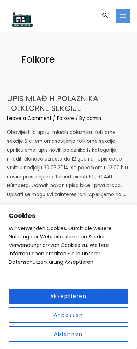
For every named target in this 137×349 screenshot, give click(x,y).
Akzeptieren (68, 296)
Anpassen (68, 315)
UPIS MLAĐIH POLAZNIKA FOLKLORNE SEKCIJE (52, 103)
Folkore (65, 118)
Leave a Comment (29, 118)
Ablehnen (68, 333)
